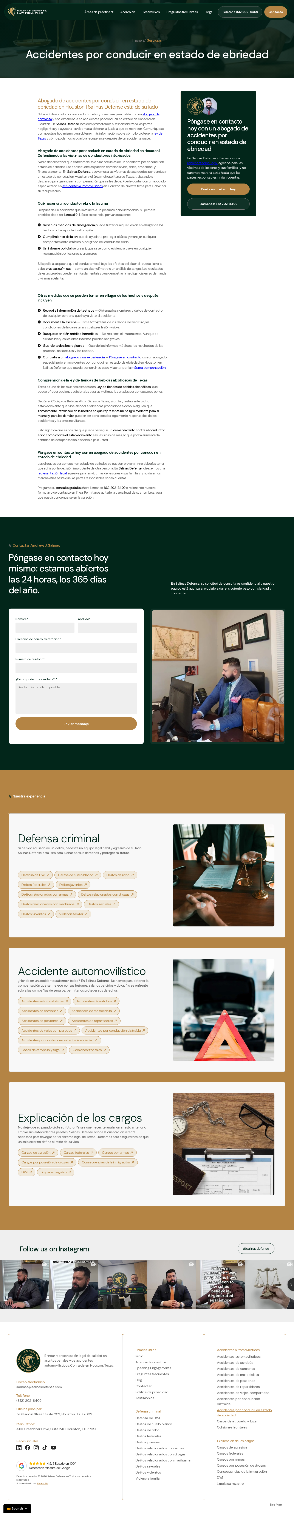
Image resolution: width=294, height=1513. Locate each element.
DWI (220, 1477)
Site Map (276, 1505)
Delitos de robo (147, 1430)
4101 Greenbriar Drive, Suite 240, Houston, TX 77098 (56, 1429)
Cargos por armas (231, 1459)
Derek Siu (42, 1483)
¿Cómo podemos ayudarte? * (36, 679)
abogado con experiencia (85, 357)
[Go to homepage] (28, 1361)
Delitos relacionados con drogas (161, 1454)
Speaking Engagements (153, 1368)
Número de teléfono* (30, 659)
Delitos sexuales (148, 1466)
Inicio (137, 40)
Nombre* (21, 619)
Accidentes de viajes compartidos (243, 1393)
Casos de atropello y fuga (237, 1421)
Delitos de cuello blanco (154, 1424)
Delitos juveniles (148, 1442)
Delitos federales (148, 1436)
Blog (139, 1380)
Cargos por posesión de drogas (241, 1465)
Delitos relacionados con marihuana (163, 1460)
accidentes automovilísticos (82, 186)
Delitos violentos (148, 1472)
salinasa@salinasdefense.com (39, 1387)
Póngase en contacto (125, 357)
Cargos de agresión (232, 1447)
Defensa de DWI (148, 1418)
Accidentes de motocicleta (238, 1374)
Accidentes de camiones (236, 1368)
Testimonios (145, 1398)
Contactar (144, 1386)
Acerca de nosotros (151, 1362)
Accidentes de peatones (236, 1380)
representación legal (52, 473)
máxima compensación (149, 367)
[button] (97, 12)
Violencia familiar (148, 1478)
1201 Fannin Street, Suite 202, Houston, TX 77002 (54, 1414)
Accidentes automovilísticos (239, 1356)
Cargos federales (230, 1453)
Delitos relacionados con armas (160, 1448)
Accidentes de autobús (235, 1362)
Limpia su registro (230, 1483)
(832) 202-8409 (29, 1400)
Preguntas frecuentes (152, 1374)
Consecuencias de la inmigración (242, 1471)
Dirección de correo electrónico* (38, 639)
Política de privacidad (152, 1392)
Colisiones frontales (232, 1427)
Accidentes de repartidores (238, 1386)
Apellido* (84, 619)
